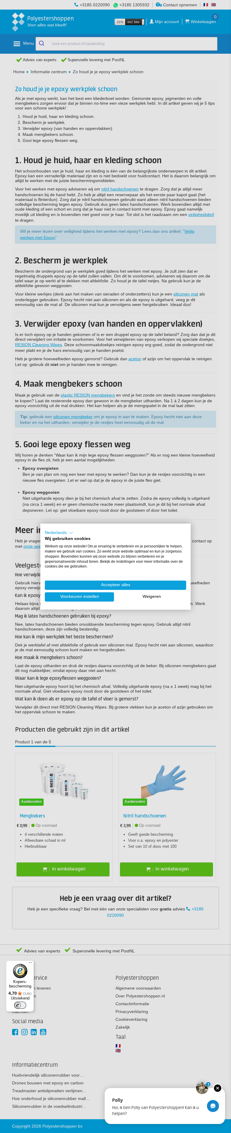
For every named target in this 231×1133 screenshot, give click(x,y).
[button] (59, 532)
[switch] (20, 1005)
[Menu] (30, 964)
